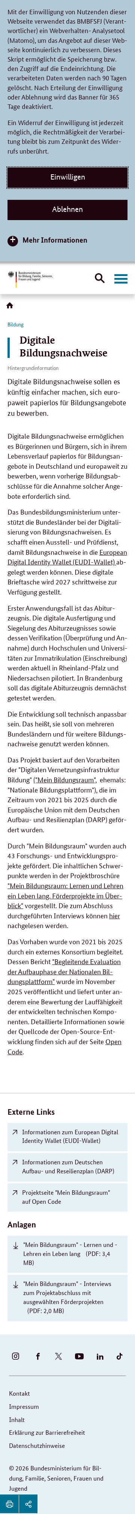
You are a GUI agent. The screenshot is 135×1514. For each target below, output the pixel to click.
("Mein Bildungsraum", (65, 779)
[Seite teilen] (28, 1503)
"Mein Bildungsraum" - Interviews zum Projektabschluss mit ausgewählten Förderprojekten (67, 1297)
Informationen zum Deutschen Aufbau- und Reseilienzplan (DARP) (68, 1166)
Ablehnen (67, 209)
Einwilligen (67, 176)
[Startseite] (11, 308)
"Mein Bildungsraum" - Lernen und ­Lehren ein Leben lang (70, 1253)
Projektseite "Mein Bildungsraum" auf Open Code (66, 1196)
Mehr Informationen (54, 240)
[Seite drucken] (9, 1503)
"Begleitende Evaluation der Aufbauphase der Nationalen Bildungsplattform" (64, 971)
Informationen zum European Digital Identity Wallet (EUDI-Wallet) (70, 1136)
